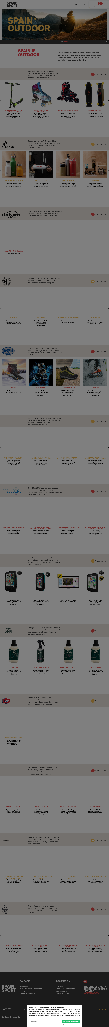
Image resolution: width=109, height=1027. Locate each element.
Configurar (33, 1021)
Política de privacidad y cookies (71, 1024)
